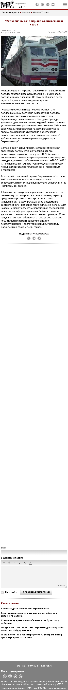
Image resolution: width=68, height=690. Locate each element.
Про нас (20, 666)
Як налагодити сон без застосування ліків (25, 608)
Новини (26, 12)
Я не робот (12, 592)
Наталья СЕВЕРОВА (57, 32)
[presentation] (4, 563)
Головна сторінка (10, 12)
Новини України (41, 12)
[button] (3, 563)
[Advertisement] (34, 398)
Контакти (46, 666)
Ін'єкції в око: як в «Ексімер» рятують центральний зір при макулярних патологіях (32, 636)
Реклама (33, 666)
